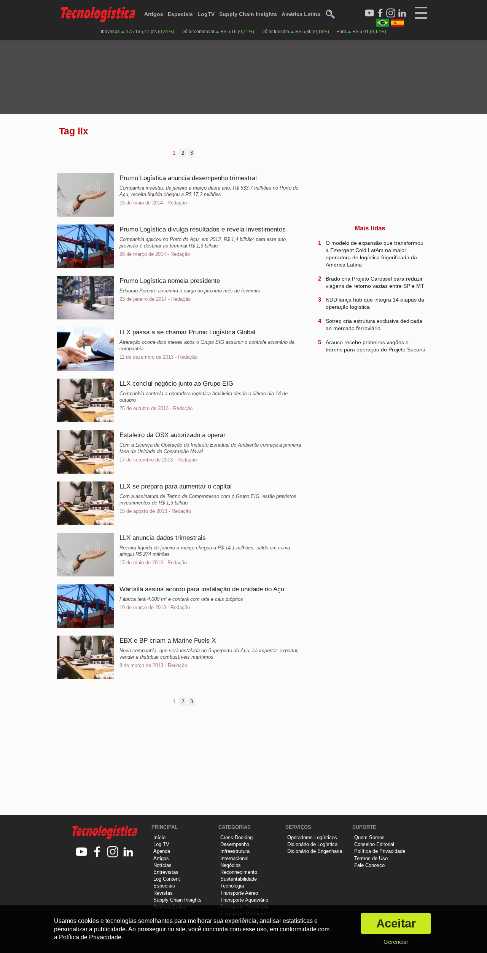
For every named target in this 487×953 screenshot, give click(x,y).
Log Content (166, 879)
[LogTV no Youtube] (81, 852)
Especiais (180, 14)
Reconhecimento (238, 872)
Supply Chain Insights (248, 14)
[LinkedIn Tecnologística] (402, 13)
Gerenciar (396, 942)
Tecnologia (232, 886)
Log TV (161, 844)
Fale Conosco (369, 865)
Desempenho (234, 844)
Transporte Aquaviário (244, 900)
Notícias (162, 865)
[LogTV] (369, 13)
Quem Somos (369, 837)
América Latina (301, 14)
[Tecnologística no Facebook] (97, 852)
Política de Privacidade (379, 851)
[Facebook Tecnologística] (380, 13)
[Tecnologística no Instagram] (112, 852)
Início (159, 837)
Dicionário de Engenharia (314, 851)
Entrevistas (165, 872)
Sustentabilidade (238, 879)
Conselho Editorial (374, 844)
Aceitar (396, 923)
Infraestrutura (235, 851)
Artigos (153, 14)
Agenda (161, 851)
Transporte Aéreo (239, 893)
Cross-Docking (236, 837)
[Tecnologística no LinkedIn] (128, 852)
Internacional (234, 858)
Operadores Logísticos (312, 837)
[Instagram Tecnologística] (390, 13)
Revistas (163, 893)
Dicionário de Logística (312, 844)
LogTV (206, 14)
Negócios (230, 865)
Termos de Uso (371, 858)
